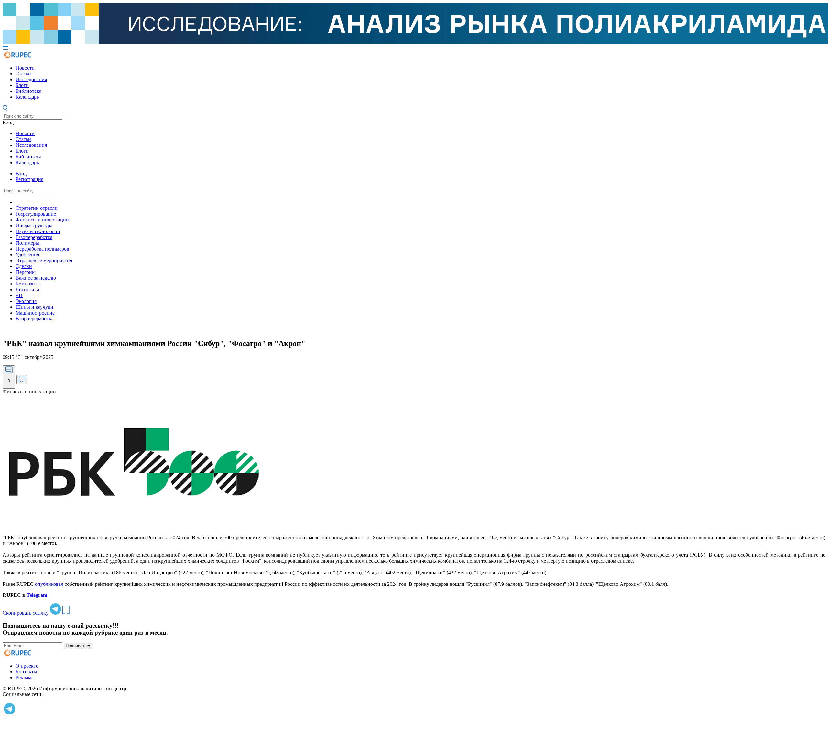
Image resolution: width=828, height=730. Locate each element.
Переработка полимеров (42, 249)
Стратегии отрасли (37, 208)
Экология (26, 301)
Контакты (26, 671)
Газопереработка (34, 237)
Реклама (25, 677)
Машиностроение (35, 313)
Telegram (37, 595)
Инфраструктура (34, 225)
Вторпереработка (35, 318)
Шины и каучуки (34, 307)
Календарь (27, 97)
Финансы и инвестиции (42, 219)
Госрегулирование (36, 214)
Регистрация (29, 179)
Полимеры (27, 243)
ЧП (19, 295)
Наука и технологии (38, 231)
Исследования (31, 79)
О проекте (27, 666)
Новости (25, 67)
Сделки (24, 266)
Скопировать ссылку (26, 613)
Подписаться (78, 645)
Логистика (27, 289)
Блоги (22, 85)
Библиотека (28, 91)
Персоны (26, 272)
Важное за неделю (36, 278)
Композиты (28, 283)
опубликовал (49, 584)
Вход (8, 122)
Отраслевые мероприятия (44, 260)
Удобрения (27, 254)
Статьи (23, 73)
